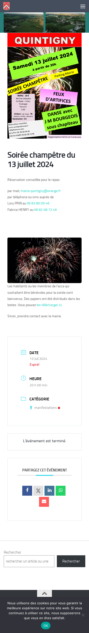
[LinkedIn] (49, 491)
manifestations (45, 408)
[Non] (82, 614)
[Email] (44, 502)
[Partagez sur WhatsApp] (61, 491)
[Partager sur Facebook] (27, 491)
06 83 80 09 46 (38, 203)
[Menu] (83, 6)
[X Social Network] (38, 491)
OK (46, 626)
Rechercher (12, 552)
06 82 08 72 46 (45, 210)
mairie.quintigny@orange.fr (41, 191)
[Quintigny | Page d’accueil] (7, 6)
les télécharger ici (49, 305)
